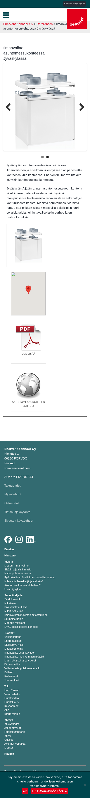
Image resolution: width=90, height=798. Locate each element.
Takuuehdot (12, 485)
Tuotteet (9, 633)
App (6, 710)
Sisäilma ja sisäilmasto (17, 569)
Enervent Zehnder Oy (18, 24)
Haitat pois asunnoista (17, 573)
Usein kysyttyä (12, 589)
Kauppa (9, 753)
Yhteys (8, 720)
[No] (84, 785)
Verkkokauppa (12, 636)
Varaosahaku (12, 694)
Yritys (7, 735)
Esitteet (8, 672)
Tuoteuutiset (11, 680)
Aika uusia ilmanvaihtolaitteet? (22, 585)
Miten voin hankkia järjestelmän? (23, 581)
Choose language (73, 3)
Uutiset (8, 739)
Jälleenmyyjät (12, 728)
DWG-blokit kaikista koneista (21, 626)
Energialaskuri (13, 640)
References (45, 24)
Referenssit (11, 676)
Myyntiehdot (12, 494)
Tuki (6, 686)
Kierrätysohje (12, 714)
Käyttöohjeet (11, 706)
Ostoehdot (11, 503)
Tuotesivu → (28, 249)
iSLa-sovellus (12, 664)
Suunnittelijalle (13, 595)
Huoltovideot (11, 698)
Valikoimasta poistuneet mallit (22, 668)
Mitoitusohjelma (13, 611)
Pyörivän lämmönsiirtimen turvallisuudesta (29, 577)
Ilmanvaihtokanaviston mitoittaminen (26, 615)
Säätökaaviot (12, 599)
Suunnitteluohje (13, 619)
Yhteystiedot (11, 724)
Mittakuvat (10, 603)
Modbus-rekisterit (14, 622)
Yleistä (8, 561)
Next (80, 108)
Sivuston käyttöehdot (18, 520)
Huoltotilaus (11, 702)
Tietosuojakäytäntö (17, 512)
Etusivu (9, 549)
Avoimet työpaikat (14, 743)
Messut (8, 747)
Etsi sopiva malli (14, 644)
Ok (25, 791)
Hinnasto (10, 555)
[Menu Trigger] (6, 14)
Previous (9, 108)
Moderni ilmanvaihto (16, 565)
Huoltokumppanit (14, 731)
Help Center (11, 690)
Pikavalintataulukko (16, 607)
